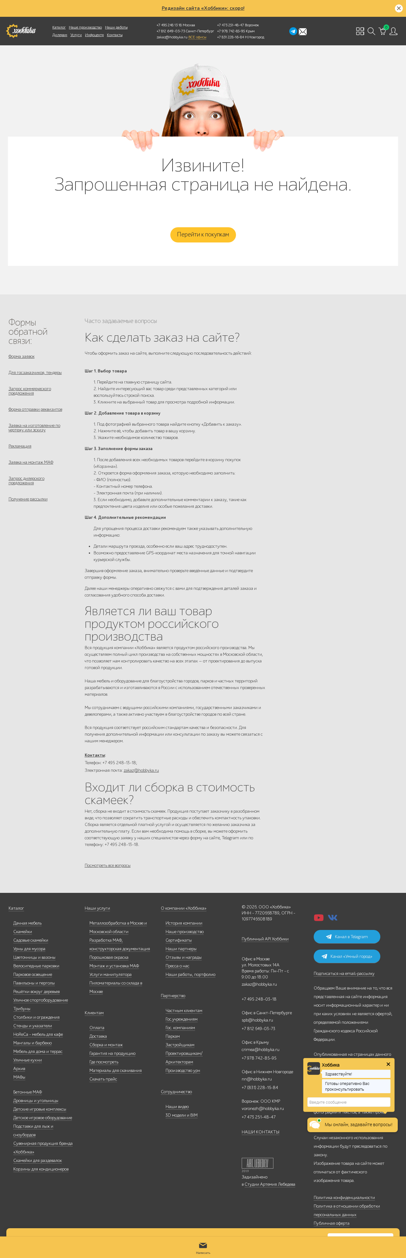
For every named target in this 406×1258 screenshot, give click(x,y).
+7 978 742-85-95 (231, 31)
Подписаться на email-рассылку (344, 973)
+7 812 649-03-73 (171, 31)
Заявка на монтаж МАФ (31, 462)
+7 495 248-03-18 (259, 999)
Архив (19, 1068)
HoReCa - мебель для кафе (38, 1034)
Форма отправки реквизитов (35, 409)
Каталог (59, 27)
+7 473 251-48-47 (230, 25)
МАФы (19, 1077)
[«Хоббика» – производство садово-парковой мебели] (21, 31)
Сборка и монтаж (106, 1045)
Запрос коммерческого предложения (30, 391)
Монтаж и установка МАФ (114, 966)
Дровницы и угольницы (35, 1100)
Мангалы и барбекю (32, 1043)
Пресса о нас (177, 966)
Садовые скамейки (30, 940)
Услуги (76, 35)
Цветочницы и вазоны (34, 957)
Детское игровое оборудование (42, 1117)
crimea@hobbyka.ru (260, 1049)
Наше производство (85, 27)
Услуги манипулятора (110, 974)
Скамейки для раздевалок (37, 1160)
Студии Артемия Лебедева (270, 1184)
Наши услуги (97, 908)
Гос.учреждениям (182, 1019)
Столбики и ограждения (36, 1017)
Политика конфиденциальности (344, 1197)
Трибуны (21, 1008)
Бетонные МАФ (27, 1092)
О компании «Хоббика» (183, 908)
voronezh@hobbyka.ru (263, 1108)
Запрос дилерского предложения (26, 481)
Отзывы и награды (184, 957)
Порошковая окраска (108, 957)
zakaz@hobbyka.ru (172, 37)
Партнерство (173, 995)
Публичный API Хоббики (265, 939)
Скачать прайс (103, 1079)
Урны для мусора (29, 949)
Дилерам (59, 35)
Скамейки (22, 931)
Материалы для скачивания (115, 1070)
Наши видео (177, 1106)
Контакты (114, 35)
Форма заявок (22, 356)
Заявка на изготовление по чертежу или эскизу (34, 428)
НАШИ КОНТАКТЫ (260, 1132)
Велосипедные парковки (36, 966)
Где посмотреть (103, 1062)
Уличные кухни (27, 1060)
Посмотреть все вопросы (108, 865)
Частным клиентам (184, 1010)
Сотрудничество (176, 1091)
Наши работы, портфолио (190, 974)
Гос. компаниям (180, 1027)
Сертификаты (179, 940)
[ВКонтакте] (333, 919)
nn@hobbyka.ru (257, 1079)
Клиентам (94, 1013)
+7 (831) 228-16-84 (260, 1087)
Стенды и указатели (32, 1026)
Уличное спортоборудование (40, 1000)
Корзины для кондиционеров (41, 1169)
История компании (184, 923)
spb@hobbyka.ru (257, 1020)
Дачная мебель (27, 923)
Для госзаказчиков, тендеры (35, 372)
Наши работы (116, 27)
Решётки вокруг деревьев (36, 991)
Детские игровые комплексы (39, 1109)
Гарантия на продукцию (112, 1053)
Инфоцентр (94, 35)
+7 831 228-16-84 (230, 37)
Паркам (173, 1036)
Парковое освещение (32, 974)
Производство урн (183, 1070)
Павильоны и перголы (34, 983)
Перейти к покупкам (203, 234)
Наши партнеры (181, 949)
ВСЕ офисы (197, 37)
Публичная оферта (332, 1223)
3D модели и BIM (182, 1115)
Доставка (98, 1036)
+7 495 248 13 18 (169, 25)
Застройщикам (180, 1045)
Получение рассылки (28, 499)
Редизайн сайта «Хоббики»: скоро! (203, 8)
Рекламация (20, 446)
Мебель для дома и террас (37, 1051)
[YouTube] (319, 919)
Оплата (96, 1027)
